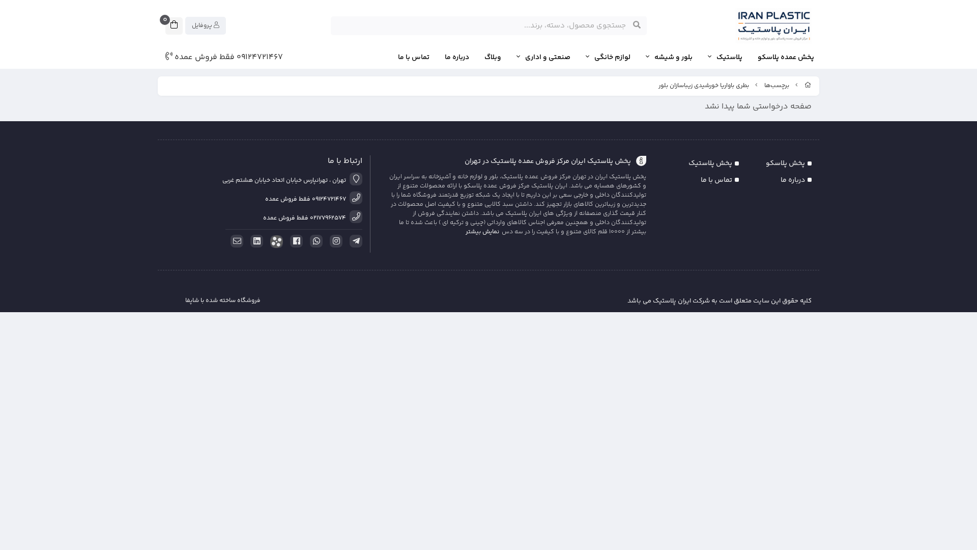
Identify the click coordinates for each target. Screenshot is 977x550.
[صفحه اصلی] (808, 86)
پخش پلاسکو (785, 163)
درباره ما (457, 57)
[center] (637, 25)
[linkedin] (255, 241)
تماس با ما (413, 57)
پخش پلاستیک (710, 163)
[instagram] (334, 241)
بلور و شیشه (673, 57)
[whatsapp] (314, 241)
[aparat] (275, 241)
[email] (235, 241)
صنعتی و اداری (547, 57)
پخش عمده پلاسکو (786, 57)
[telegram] (354, 241)
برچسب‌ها (776, 86)
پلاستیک (729, 57)
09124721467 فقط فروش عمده (228, 57)
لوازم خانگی (612, 57)
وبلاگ (492, 57)
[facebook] (294, 241)
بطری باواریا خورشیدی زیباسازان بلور (703, 86)
